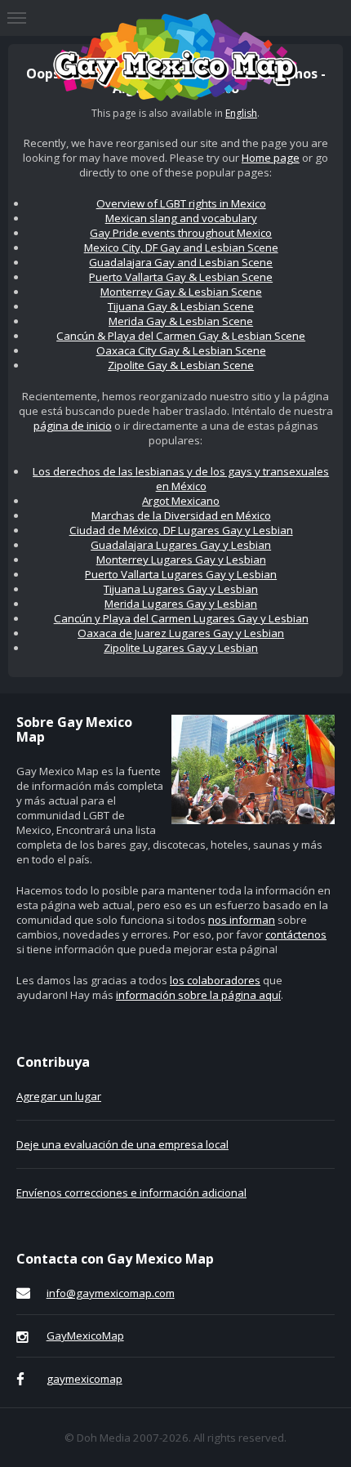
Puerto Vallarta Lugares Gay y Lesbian (181, 574)
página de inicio (72, 425)
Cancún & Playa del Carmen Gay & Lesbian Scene (180, 335)
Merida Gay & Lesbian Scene (181, 321)
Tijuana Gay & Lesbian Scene (181, 306)
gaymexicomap (84, 1378)
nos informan (241, 919)
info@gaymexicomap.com (111, 1293)
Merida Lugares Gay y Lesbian (180, 603)
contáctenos (296, 934)
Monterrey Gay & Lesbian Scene (181, 291)
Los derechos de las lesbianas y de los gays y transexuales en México (181, 478)
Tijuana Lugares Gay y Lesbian (181, 589)
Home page (271, 157)
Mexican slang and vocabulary (181, 218)
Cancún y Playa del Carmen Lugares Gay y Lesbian (181, 618)
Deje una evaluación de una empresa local (122, 1144)
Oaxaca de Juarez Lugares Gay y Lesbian (181, 633)
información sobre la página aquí (198, 995)
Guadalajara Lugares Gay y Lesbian (181, 544)
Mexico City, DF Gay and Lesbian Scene (181, 247)
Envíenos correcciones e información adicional (131, 1192)
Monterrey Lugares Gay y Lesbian (181, 559)
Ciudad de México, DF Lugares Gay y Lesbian (181, 530)
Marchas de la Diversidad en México (181, 515)
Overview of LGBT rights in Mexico (181, 203)
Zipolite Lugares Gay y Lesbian (181, 647)
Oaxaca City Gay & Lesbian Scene (181, 350)
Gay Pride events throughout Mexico (181, 232)
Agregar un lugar (58, 1096)
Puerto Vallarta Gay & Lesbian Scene (181, 277)
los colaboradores (215, 980)
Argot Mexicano (181, 500)
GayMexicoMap (85, 1335)
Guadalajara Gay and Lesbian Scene (181, 262)
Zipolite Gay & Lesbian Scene (181, 365)
